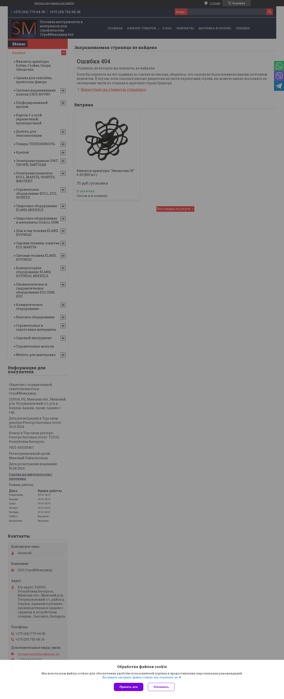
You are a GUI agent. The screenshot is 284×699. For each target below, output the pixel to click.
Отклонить (161, 687)
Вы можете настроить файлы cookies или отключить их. (141, 677)
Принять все (129, 687)
